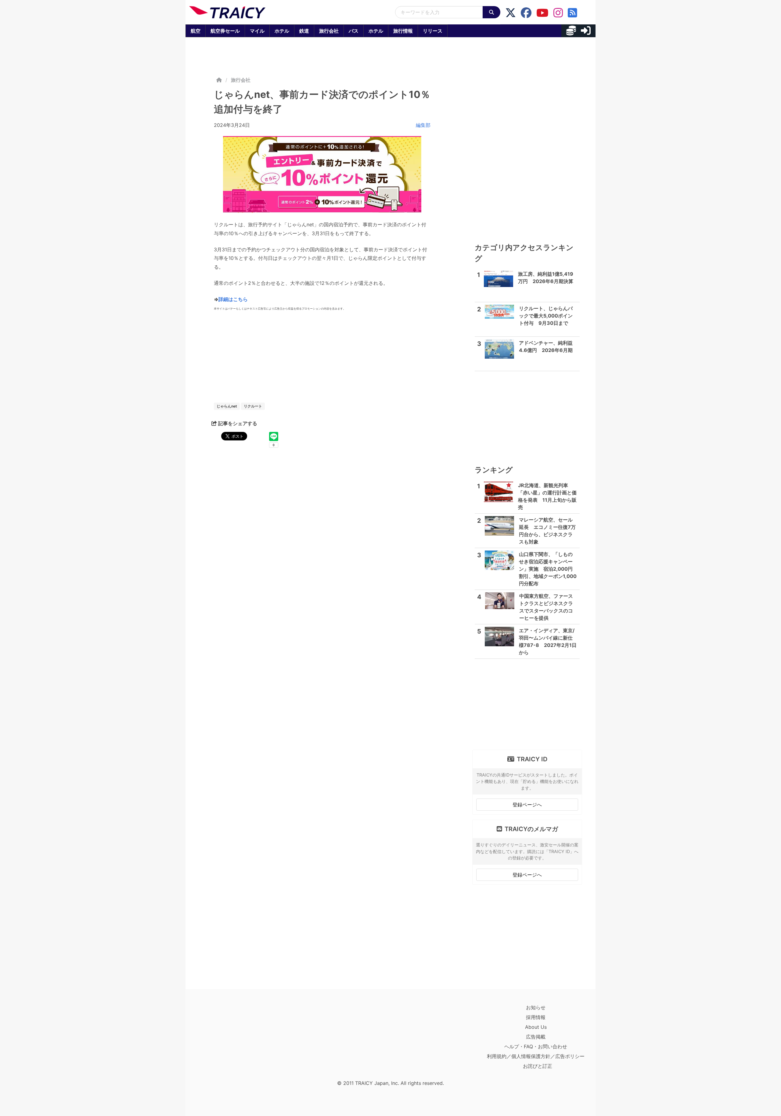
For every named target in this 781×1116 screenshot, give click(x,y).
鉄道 (304, 31)
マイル (257, 31)
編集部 (423, 125)
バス (353, 31)
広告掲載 (535, 1037)
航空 (195, 31)
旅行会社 (329, 31)
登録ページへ (527, 805)
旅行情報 (403, 31)
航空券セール (225, 31)
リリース (432, 31)
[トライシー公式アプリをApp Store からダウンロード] (224, 1040)
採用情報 (535, 1017)
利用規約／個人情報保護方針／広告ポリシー (536, 1056)
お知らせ (535, 1007)
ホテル (282, 31)
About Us (536, 1027)
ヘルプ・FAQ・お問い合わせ (535, 1046)
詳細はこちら (233, 299)
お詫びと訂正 (537, 1066)
